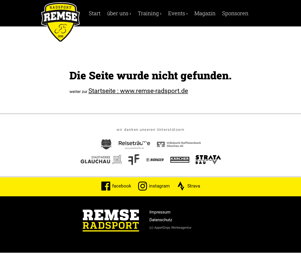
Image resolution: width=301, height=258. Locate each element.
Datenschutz (160, 220)
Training (150, 13)
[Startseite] (110, 221)
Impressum (160, 212)
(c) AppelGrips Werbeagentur (170, 227)
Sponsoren (235, 13)
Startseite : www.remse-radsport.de (138, 90)
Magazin (205, 13)
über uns (119, 13)
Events (178, 13)
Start (94, 13)
